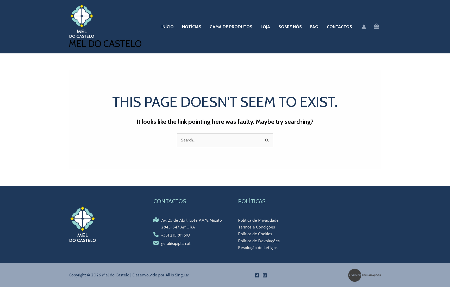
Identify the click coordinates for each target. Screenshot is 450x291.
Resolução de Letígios (258, 247)
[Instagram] (264, 275)
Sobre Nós (290, 26)
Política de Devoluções (259, 240)
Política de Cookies (255, 233)
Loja (265, 26)
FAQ (314, 26)
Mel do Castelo (105, 43)
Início (167, 26)
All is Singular (177, 275)
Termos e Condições (256, 227)
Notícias (191, 26)
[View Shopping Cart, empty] (376, 27)
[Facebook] (257, 275)
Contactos (339, 26)
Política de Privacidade (258, 220)
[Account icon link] (363, 26)
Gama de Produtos (231, 26)
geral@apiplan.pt (176, 243)
